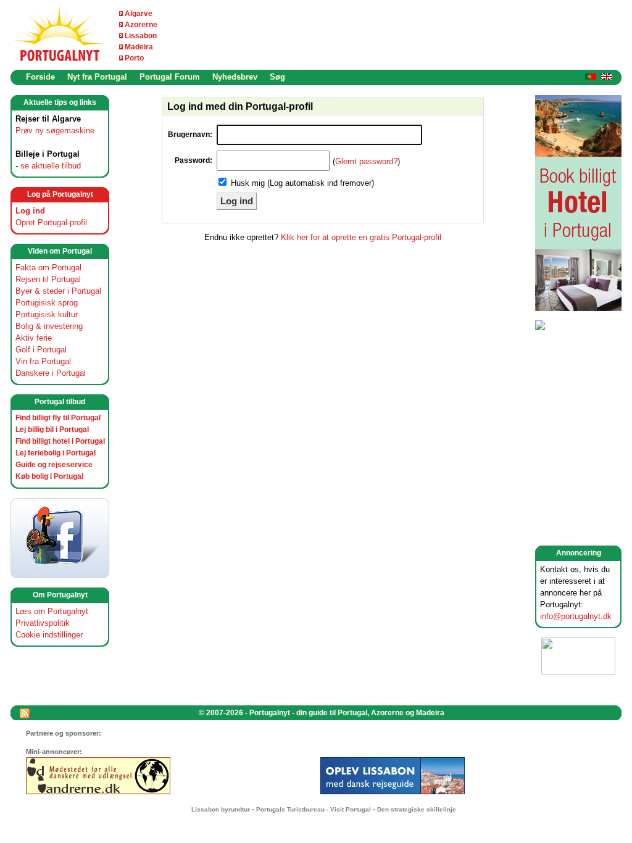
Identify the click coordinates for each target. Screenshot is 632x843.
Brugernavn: (190, 134)
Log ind (30, 210)
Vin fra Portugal (43, 361)
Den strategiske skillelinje (416, 809)
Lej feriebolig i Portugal (55, 453)
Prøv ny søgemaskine (54, 130)
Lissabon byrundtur (220, 809)
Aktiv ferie (33, 338)
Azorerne (141, 24)
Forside (40, 76)
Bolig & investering (49, 326)
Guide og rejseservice (54, 464)
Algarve (138, 13)
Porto (134, 58)
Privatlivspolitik (42, 623)
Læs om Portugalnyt (51, 611)
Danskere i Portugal (50, 373)
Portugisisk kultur (46, 314)
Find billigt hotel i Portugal (60, 441)
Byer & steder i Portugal (58, 291)
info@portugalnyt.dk (576, 616)
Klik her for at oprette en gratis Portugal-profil (361, 237)
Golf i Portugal (41, 349)
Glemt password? (366, 161)
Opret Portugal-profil (51, 222)
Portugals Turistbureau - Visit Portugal (313, 809)
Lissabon (141, 35)
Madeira (139, 47)
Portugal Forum (169, 76)
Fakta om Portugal (48, 267)
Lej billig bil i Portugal (52, 429)
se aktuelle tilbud (50, 165)
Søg (277, 76)
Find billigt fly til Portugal (58, 417)
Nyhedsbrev (234, 76)
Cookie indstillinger (49, 634)
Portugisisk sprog (46, 302)
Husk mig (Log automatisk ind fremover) (302, 183)
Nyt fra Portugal (97, 76)
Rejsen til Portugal (48, 279)
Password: (193, 160)
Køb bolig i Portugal (49, 476)
